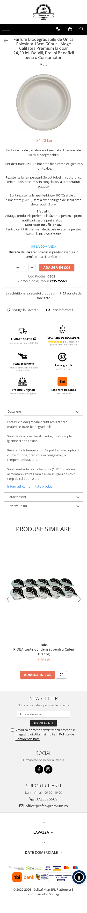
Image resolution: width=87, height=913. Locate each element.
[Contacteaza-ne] (58, 29)
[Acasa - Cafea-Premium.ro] (43, 12)
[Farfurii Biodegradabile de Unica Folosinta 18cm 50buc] (43, 103)
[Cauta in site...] (81, 29)
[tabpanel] (43, 103)
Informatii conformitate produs (29, 486)
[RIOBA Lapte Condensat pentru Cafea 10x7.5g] (43, 590)
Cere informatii (61, 310)
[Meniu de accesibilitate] (79, 877)
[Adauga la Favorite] (61, 675)
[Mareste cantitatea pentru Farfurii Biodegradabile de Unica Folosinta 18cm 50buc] (32, 267)
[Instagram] (48, 769)
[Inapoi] (3, 40)
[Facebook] (39, 769)
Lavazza (41, 832)
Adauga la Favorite (24, 310)
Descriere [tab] (14, 411)
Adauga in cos (57, 267)
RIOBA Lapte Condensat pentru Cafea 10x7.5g (43, 651)
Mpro (44, 64)
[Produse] (6, 30)
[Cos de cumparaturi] (70, 29)
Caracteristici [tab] (16, 497)
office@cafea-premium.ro (46, 805)
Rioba (43, 645)
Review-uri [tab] (17, 506)
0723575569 (46, 799)
